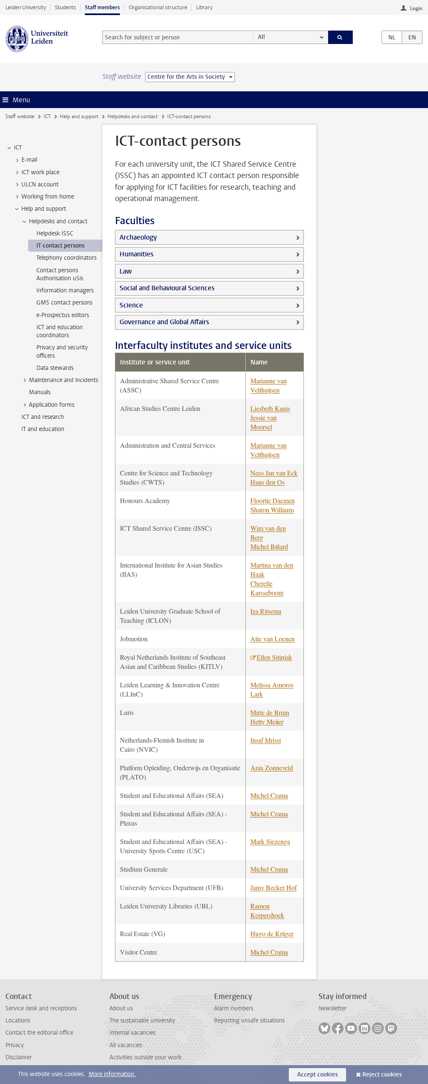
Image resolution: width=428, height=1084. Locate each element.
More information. (112, 1074)
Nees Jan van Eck (274, 472)
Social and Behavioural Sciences (167, 288)
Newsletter (332, 1008)
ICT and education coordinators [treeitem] (59, 331)
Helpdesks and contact (132, 116)
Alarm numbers (233, 1008)
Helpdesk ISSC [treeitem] (54, 233)
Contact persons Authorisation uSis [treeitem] (59, 274)
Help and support (79, 116)
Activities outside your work (145, 1057)
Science (131, 305)
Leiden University (25, 7)
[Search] (340, 37)
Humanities (136, 254)
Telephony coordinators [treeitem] (66, 258)
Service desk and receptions (41, 1008)
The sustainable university (142, 1021)
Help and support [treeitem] (43, 209)
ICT (47, 116)
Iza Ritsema (265, 611)
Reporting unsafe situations (249, 1021)
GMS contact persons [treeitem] (64, 303)
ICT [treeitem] (18, 148)
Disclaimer (18, 1057)
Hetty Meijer (266, 721)
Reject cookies (382, 1075)
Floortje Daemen (272, 500)
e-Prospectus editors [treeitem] (62, 315)
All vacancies (126, 1045)
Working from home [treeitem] (47, 197)
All (261, 37)
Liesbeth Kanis (270, 408)
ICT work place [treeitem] (40, 172)
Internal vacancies (132, 1033)
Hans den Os (267, 481)
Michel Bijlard (269, 546)
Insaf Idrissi (265, 740)
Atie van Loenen (272, 638)
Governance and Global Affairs (164, 321)
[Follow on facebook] (338, 1028)
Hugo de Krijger (271, 933)
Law (126, 271)
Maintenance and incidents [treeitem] (63, 380)
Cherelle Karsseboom (266, 588)
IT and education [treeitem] (42, 429)
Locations (17, 1021)
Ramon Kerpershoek (267, 910)
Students (65, 7)
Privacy (14, 1045)
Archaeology (138, 237)
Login (416, 8)
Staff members (102, 7)
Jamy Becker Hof (273, 887)
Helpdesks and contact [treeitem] (58, 221)
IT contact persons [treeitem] (60, 246)
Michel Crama (269, 795)
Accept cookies (317, 1075)
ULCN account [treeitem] (40, 184)
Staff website (19, 116)
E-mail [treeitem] (29, 160)
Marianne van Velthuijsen (268, 385)
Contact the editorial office (39, 1033)
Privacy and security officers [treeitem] (62, 351)
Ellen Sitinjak (274, 657)
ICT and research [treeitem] (42, 417)
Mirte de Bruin (269, 712)
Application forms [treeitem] (51, 405)
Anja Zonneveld (271, 767)
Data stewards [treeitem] (55, 368)
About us (121, 1008)
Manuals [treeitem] (40, 392)
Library (204, 7)
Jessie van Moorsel (263, 422)
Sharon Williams (272, 509)
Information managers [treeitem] (65, 290)
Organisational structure (158, 7)
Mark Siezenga (270, 841)
